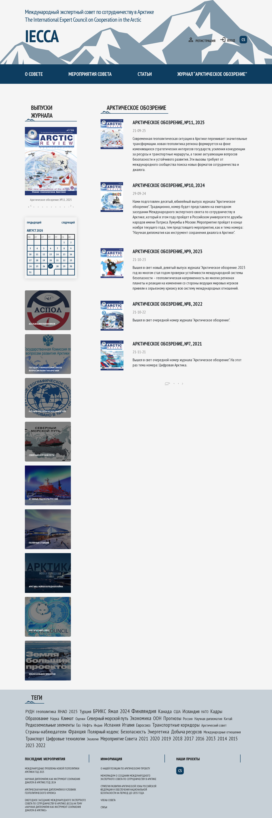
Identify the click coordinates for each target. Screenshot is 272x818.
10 (30, 254)
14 (57, 254)
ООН (157, 718)
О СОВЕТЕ (34, 74)
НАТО (204, 711)
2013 (211, 738)
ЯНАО (62, 711)
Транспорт (34, 738)
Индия (98, 725)
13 (50, 254)
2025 (73, 711)
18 (37, 260)
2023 (29, 745)
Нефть (87, 725)
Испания (112, 724)
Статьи (145, 74)
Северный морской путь (107, 718)
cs (243, 39)
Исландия (191, 711)
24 (30, 266)
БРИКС (99, 711)
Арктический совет (214, 725)
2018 (177, 738)
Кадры (216, 711)
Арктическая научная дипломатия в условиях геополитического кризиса (50, 791)
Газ (78, 725)
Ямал (113, 711)
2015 (233, 738)
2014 (222, 738)
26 (44, 266)
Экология (93, 739)
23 (71, 260)
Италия (128, 725)
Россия (188, 718)
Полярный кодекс (103, 731)
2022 (41, 745)
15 (64, 254)
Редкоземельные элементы (49, 724)
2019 (166, 738)
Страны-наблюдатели (46, 731)
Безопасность (133, 731)
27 (50, 266)
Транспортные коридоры (176, 724)
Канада (165, 711)
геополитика (46, 711)
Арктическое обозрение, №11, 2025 (51, 200)
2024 (125, 711)
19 (44, 260)
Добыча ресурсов (186, 731)
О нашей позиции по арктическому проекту (63, 91)
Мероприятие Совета (118, 738)
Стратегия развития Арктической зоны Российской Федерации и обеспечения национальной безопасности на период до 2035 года (128, 790)
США (177, 711)
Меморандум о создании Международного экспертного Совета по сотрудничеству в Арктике (106, 98)
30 (71, 266)
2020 (155, 738)
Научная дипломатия (208, 718)
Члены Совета (108, 800)
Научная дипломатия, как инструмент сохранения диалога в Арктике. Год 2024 (52, 780)
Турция (85, 711)
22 (64, 260)
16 (71, 254)
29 (64, 266)
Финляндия (143, 711)
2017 (189, 738)
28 (57, 266)
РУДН (29, 711)
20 (50, 260)
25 (37, 266)
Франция (77, 731)
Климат (67, 718)
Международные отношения (222, 732)
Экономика (140, 718)
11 (37, 254)
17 (30, 260)
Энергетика (158, 731)
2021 (143, 738)
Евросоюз (143, 725)
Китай (228, 718)
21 (57, 260)
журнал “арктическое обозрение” (212, 74)
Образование (36, 718)
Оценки (80, 718)
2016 (200, 738)
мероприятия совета (90, 74)
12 (44, 254)
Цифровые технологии (65, 738)
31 (30, 272)
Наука (54, 718)
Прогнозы (172, 718)
